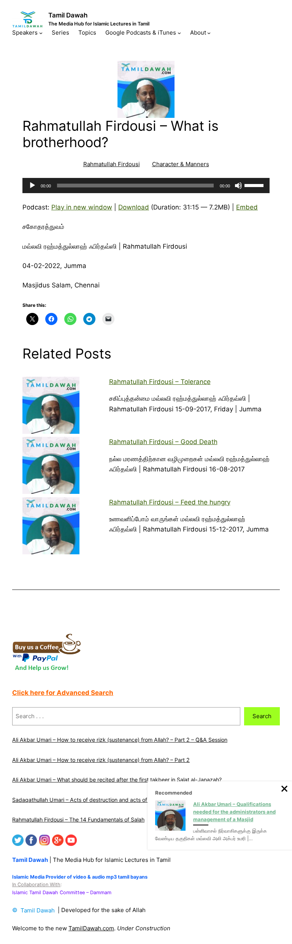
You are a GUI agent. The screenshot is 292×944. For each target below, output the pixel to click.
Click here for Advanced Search (62, 692)
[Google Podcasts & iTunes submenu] (179, 33)
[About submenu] (209, 33)
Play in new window (81, 207)
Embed (247, 207)
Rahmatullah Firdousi (111, 164)
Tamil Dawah (67, 15)
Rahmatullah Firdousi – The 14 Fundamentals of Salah (78, 819)
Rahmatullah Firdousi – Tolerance (160, 382)
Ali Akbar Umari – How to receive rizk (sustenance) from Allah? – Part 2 (101, 760)
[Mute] (238, 185)
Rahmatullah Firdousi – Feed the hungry (169, 502)
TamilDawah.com (91, 928)
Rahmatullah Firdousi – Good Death (163, 442)
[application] (146, 185)
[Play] (32, 185)
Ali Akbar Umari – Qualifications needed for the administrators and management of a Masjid (234, 811)
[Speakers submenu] (41, 33)
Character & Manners (180, 164)
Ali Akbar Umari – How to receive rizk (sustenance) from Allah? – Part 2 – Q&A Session (119, 739)
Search (261, 716)
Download (133, 207)
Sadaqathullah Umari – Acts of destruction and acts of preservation (96, 799)
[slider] (255, 185)
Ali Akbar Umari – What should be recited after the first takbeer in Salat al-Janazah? (117, 779)
